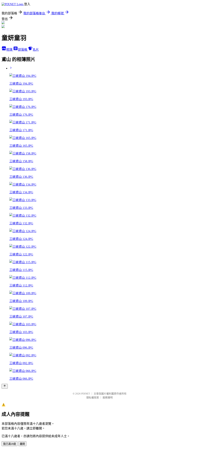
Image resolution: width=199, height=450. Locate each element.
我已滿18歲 (9, 443)
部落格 (23, 49)
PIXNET (85, 393)
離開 (22, 443)
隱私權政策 (92, 397)
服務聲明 (108, 397)
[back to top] (5, 386)
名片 (36, 49)
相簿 (9, 49)
